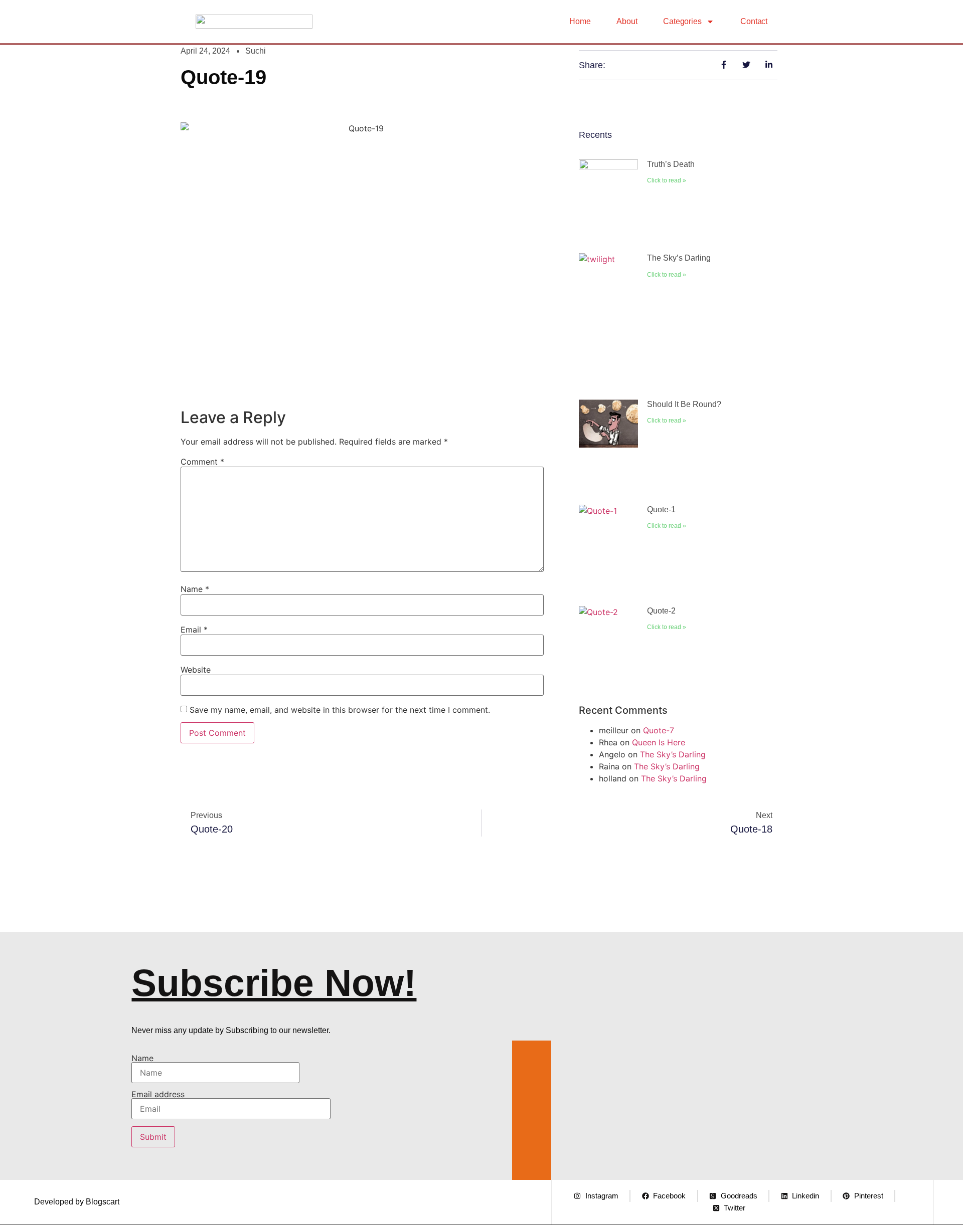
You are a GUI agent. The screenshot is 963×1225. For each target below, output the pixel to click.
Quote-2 (661, 610)
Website (196, 670)
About (626, 21)
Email (194, 630)
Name (195, 589)
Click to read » (666, 180)
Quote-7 (658, 730)
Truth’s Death (671, 164)
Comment (202, 462)
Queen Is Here (658, 742)
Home (579, 21)
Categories (682, 21)
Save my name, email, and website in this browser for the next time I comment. (340, 710)
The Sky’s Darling (679, 258)
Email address (158, 1094)
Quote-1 (661, 509)
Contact (753, 21)
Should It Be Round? (684, 404)
